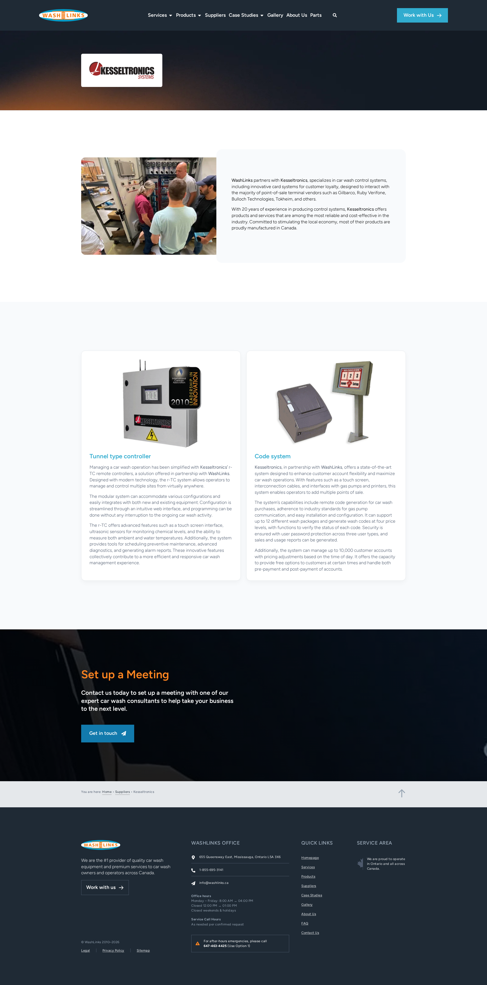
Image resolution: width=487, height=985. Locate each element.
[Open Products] (199, 15)
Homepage (310, 858)
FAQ (304, 923)
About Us (308, 914)
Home (107, 792)
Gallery (307, 904)
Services (308, 867)
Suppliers (122, 792)
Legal (85, 950)
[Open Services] (170, 15)
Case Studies (311, 895)
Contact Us (310, 933)
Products (308, 876)
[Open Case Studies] (261, 15)
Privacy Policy (113, 950)
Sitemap (143, 950)
